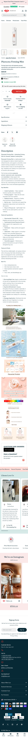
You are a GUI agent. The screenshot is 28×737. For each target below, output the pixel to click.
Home (2, 20)
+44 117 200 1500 (6, 659)
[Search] (25, 15)
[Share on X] (12, 132)
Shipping (3, 73)
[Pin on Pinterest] (17, 132)
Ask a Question (9, 450)
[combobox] (14, 15)
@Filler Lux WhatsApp (7, 667)
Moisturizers (16, 20)
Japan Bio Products (11, 58)
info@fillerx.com (5, 676)
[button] (2, 2)
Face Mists (24, 20)
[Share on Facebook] (7, 132)
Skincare (8, 20)
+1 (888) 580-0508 (6, 657)
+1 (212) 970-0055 (6, 655)
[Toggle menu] (2, 11)
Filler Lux (8, 730)
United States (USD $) (9, 699)
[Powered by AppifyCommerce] (23, 460)
